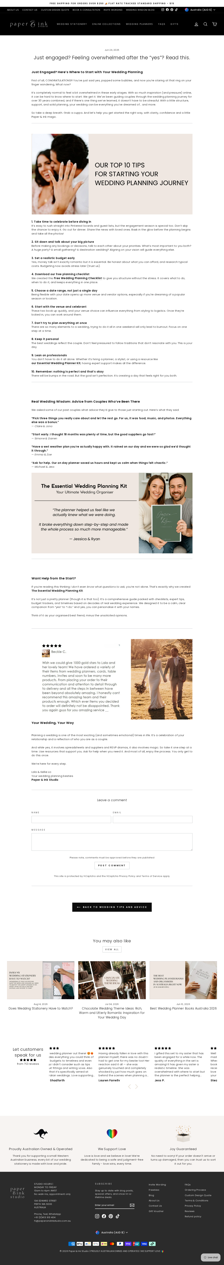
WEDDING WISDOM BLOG (140, 9)
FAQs (162, 24)
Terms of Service (152, 876)
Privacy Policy (127, 876)
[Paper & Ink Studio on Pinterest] (111, 1216)
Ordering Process (195, 1189)
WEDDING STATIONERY (72, 24)
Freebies (154, 1189)
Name (35, 812)
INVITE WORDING (113, 9)
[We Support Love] (112, 1134)
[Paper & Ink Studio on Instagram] (97, 1216)
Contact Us (155, 1205)
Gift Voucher (156, 1211)
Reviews (190, 1211)
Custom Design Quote (198, 1195)
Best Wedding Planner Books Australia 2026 (183, 1008)
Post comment (112, 865)
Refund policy (193, 1216)
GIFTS (174, 24)
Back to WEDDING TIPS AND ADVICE (114, 907)
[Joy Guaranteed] (183, 1134)
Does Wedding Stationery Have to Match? (41, 1008)
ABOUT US (13, 9)
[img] (28, 1060)
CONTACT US (29, 9)
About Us (154, 1200)
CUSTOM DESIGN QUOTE (55, 9)
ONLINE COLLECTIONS (106, 24)
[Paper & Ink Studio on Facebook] (104, 1216)
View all (112, 949)
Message (38, 829)
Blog (151, 1195)
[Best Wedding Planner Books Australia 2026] (183, 980)
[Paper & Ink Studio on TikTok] (117, 1216)
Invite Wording (157, 1184)
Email (117, 812)
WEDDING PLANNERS (139, 24)
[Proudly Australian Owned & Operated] (40, 1134)
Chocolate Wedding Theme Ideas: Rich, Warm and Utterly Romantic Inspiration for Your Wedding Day (112, 1012)
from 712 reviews (28, 1064)
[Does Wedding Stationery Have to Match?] (40, 980)
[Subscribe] (132, 1205)
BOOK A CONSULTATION (86, 9)
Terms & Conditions (196, 1200)
